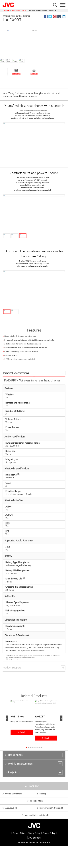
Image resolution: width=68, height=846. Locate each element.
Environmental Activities (50, 808)
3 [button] (30, 747)
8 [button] (39, 747)
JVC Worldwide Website (35, 815)
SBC (7, 546)
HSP (7, 531)
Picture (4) (16, 74)
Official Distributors (13, 794)
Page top (34, 786)
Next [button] (61, 718)
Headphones (16, 10)
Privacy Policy (34, 833)
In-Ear (24, 10)
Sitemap (43, 794)
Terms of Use (19, 833)
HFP (7, 523)
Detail (22, 732)
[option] (23, 719)
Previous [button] (7, 718)
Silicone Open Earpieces (16, 602)
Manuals (34, 74)
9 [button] (41, 747)
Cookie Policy (49, 833)
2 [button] (28, 747)
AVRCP (8, 514)
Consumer (6, 10)
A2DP (8, 506)
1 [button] (26, 747)
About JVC (9, 808)
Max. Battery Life (13, 578)
